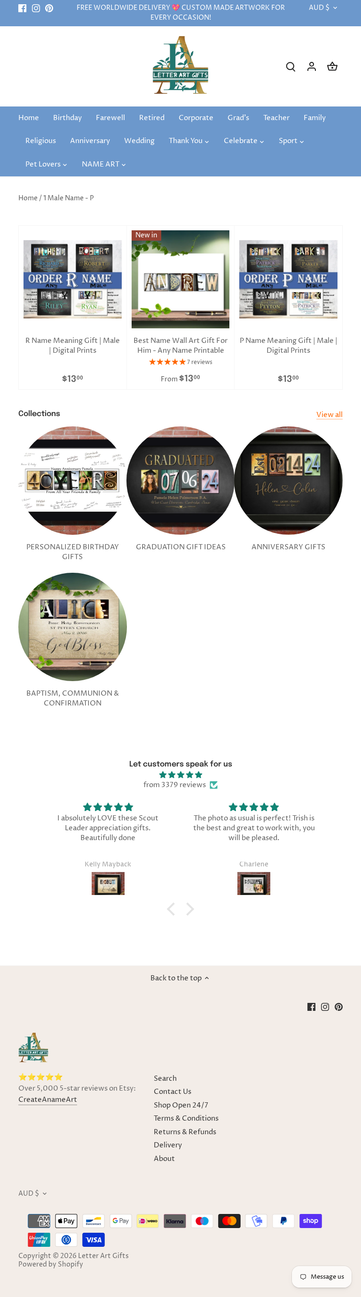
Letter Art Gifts (103, 1256)
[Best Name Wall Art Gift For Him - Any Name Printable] (181, 279)
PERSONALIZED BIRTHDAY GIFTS (72, 552)
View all (329, 415)
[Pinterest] (49, 8)
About (164, 1159)
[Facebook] (22, 8)
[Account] (311, 66)
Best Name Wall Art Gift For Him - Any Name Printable (180, 346)
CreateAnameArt (47, 1100)
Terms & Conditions (186, 1118)
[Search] (291, 66)
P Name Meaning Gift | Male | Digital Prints (288, 346)
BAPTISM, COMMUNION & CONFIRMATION (72, 698)
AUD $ (319, 8)
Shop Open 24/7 (181, 1105)
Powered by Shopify (50, 1264)
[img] (181, 775)
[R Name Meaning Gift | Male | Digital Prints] (73, 279)
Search (165, 1079)
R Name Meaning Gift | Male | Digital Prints (72, 346)
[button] (173, 909)
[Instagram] (36, 8)
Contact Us (172, 1092)
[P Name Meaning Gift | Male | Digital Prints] (288, 279)
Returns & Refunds (185, 1132)
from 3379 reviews (174, 785)
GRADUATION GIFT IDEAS (181, 547)
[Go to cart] (332, 66)
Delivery (168, 1145)
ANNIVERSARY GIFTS (288, 547)
